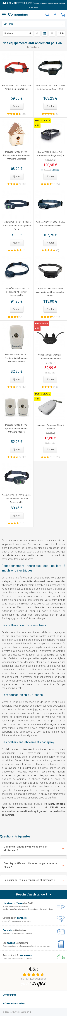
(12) (24, 387)
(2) (24, 250)
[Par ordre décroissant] (37, 33)
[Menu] (4, 14)
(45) (24, 184)
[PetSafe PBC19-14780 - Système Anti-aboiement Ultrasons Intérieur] (16, 337)
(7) (24, 316)
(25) (58, 184)
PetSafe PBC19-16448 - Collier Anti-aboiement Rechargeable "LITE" (16, 225)
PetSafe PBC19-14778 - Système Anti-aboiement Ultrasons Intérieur (16, 428)
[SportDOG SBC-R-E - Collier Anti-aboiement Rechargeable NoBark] (50, 271)
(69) (58, 316)
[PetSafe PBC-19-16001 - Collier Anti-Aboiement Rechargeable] (16, 270)
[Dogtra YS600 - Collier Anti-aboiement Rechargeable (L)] (50, 134)
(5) (57, 387)
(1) (57, 250)
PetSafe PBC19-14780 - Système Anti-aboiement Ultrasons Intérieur (16, 358)
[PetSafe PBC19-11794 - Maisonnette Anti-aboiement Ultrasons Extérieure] (16, 134)
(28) (58, 457)
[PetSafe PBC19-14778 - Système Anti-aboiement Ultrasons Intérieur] (16, 407)
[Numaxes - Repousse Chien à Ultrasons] (50, 407)
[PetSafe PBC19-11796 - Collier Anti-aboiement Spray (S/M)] (50, 68)
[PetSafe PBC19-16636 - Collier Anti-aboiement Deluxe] (50, 204)
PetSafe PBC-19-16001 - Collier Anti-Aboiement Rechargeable (17, 291)
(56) (24, 113)
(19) (24, 457)
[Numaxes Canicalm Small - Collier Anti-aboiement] (50, 337)
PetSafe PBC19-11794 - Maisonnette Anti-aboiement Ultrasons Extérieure (16, 155)
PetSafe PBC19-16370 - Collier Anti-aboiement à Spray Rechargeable (16, 498)
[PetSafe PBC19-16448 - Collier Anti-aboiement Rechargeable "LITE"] (16, 204)
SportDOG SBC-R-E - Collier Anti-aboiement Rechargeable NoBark (50, 292)
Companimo (9, 994)
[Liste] (52, 33)
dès (17, 3)
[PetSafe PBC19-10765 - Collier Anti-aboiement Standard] (16, 67)
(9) (57, 113)
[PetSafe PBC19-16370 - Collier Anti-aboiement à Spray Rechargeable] (16, 477)
